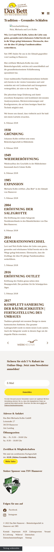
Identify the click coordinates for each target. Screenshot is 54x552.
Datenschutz (30, 535)
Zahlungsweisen (35, 532)
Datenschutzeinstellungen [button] (13, 538)
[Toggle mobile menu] (48, 13)
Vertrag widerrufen (11, 548)
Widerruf (19, 535)
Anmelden (27, 392)
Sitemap (28, 538)
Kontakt (6, 532)
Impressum (16, 532)
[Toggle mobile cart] (42, 13)
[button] (8, 342)
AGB (42, 403)
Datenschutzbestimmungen (13, 405)
